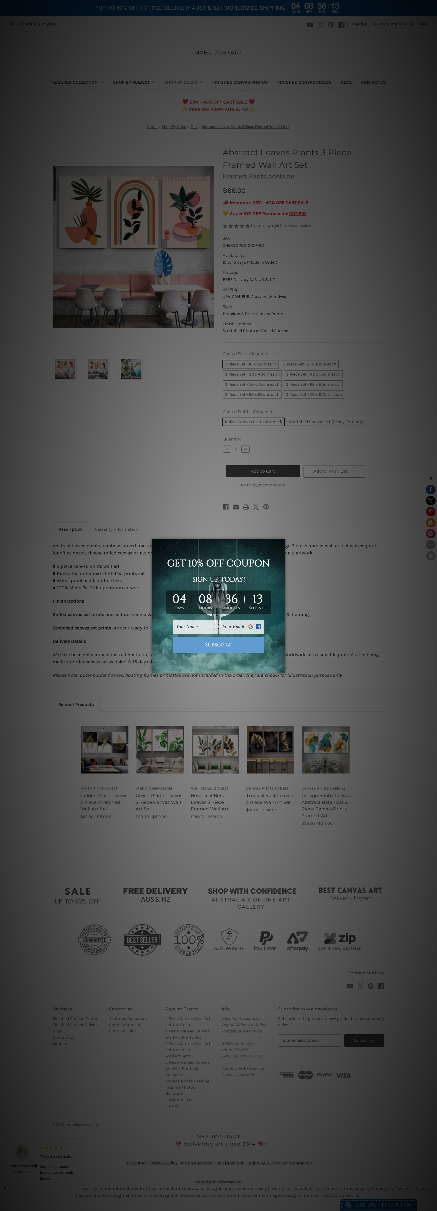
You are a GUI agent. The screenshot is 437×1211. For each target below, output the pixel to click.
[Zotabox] (281, 667)
